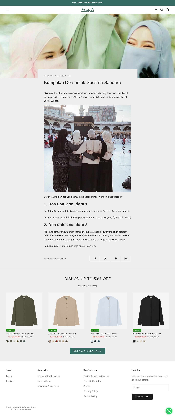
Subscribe (142, 397)
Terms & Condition (93, 381)
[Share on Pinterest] (116, 259)
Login (9, 376)
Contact (88, 386)
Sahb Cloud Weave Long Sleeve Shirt (20, 333)
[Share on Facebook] (95, 259)
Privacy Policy (91, 391)
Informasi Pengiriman (49, 386)
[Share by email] (126, 259)
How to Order (44, 381)
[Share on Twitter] (105, 259)
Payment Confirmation (49, 376)
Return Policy (90, 396)
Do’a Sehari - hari (64, 76)
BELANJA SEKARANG (88, 351)
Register (10, 381)
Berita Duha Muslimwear (96, 376)
